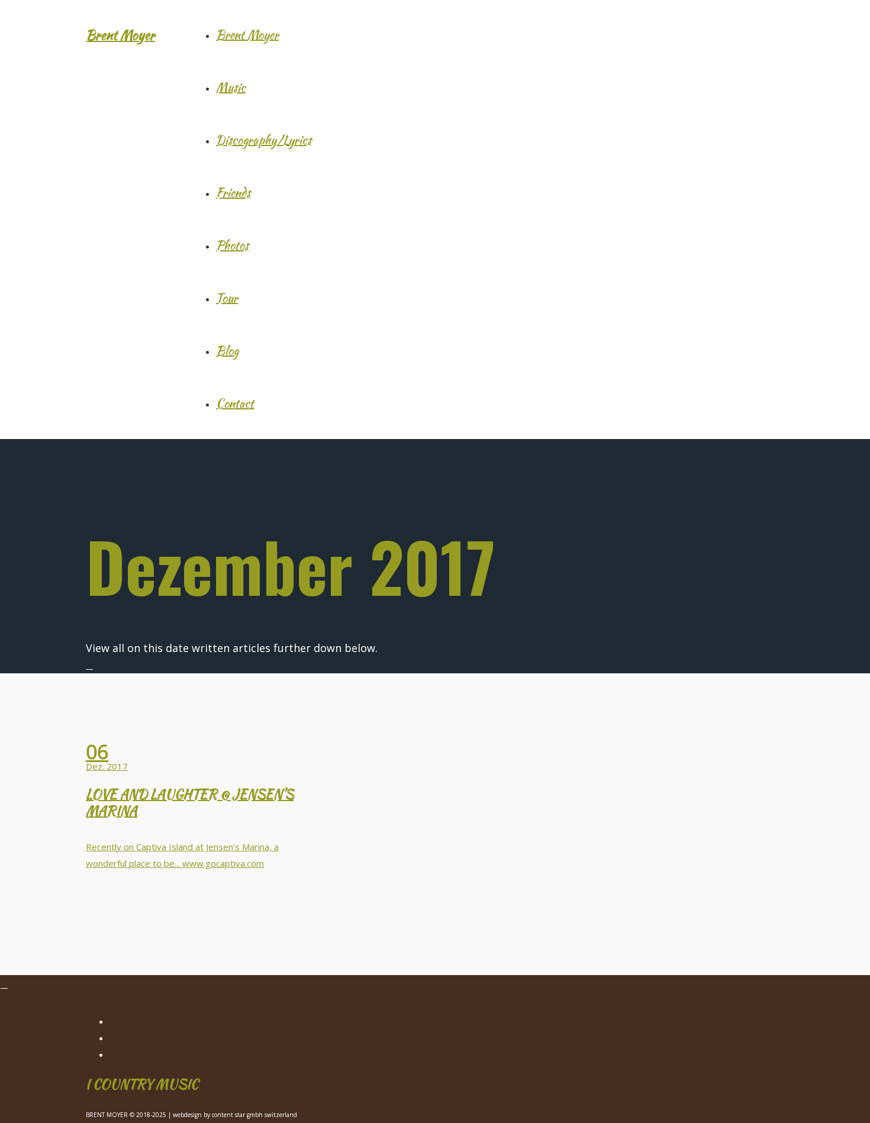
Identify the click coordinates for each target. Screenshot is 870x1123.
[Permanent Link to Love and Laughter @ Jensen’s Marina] (198, 729)
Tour (227, 297)
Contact (235, 403)
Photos (232, 245)
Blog (227, 350)
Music (231, 87)
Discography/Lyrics (263, 140)
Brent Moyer (120, 34)
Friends (233, 192)
